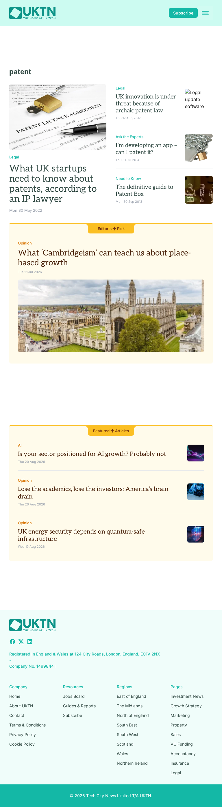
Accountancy (183, 753)
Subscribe (183, 12)
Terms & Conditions (27, 724)
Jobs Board (74, 696)
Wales (122, 753)
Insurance (180, 763)
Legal (14, 157)
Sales (176, 734)
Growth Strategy (186, 705)
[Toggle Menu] (205, 13)
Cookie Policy (22, 744)
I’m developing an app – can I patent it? (146, 149)
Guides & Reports (79, 705)
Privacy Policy (22, 734)
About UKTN (21, 705)
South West (127, 734)
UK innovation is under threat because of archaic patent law (146, 103)
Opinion (25, 243)
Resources (73, 686)
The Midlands (130, 705)
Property (179, 724)
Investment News (187, 696)
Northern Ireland (132, 763)
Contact (16, 715)
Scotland (125, 744)
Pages (177, 686)
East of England (131, 696)
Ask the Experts (129, 136)
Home (14, 696)
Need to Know (128, 178)
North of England (133, 715)
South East (127, 724)
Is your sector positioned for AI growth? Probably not (92, 454)
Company (18, 686)
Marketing (180, 715)
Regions (124, 686)
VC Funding (182, 744)
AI (20, 445)
